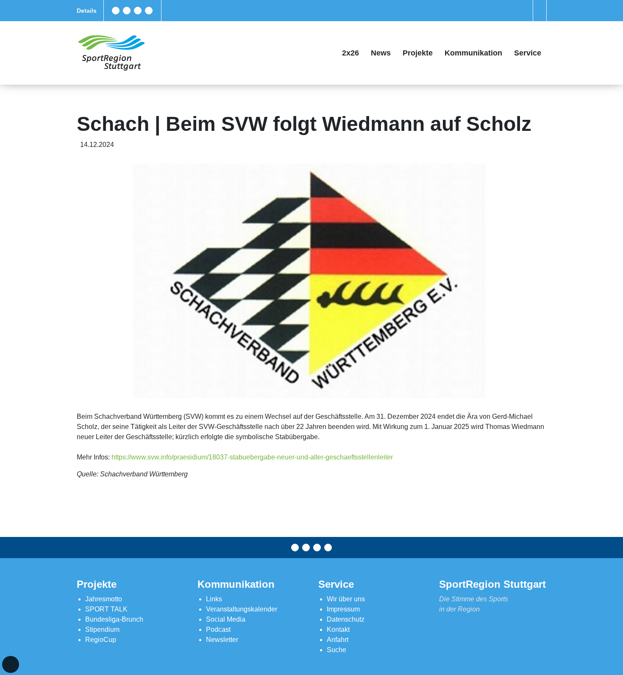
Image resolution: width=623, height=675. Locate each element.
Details (87, 10)
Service (527, 53)
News (381, 53)
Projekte (418, 53)
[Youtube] (149, 10)
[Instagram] (138, 10)
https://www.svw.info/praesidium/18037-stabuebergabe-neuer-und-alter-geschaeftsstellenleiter (252, 457)
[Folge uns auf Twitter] (127, 10)
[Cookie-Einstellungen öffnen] (10, 664)
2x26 (350, 53)
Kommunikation (473, 53)
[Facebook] (116, 10)
